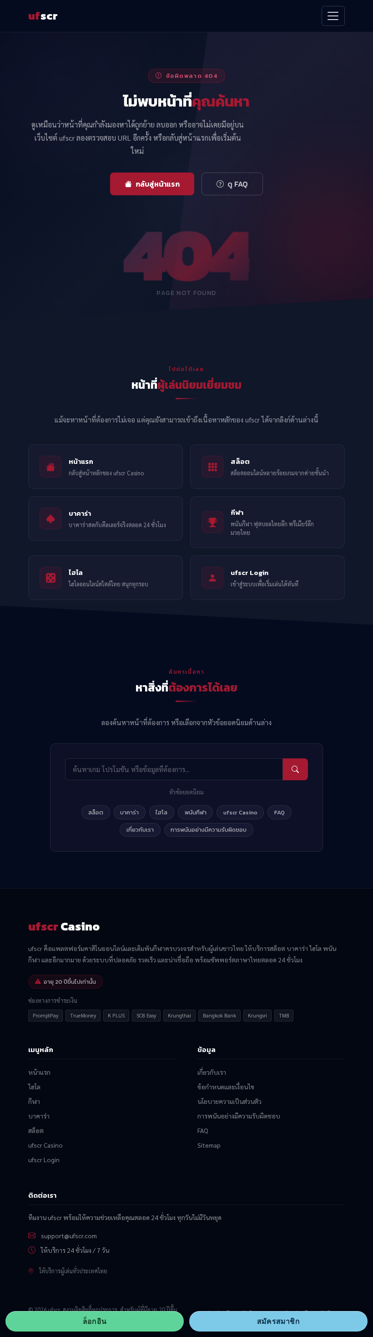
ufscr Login (44, 1159)
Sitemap (209, 1145)
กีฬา (34, 1101)
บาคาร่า (129, 812)
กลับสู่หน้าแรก (158, 183)
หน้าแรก (39, 1072)
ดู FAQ (237, 183)
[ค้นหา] (295, 769)
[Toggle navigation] (333, 15)
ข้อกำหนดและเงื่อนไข (225, 1087)
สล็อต (95, 812)
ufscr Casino (240, 812)
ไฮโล (161, 812)
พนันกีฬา (196, 812)
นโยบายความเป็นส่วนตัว (229, 1101)
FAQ (279, 812)
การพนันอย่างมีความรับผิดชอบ (209, 829)
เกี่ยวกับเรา (140, 829)
